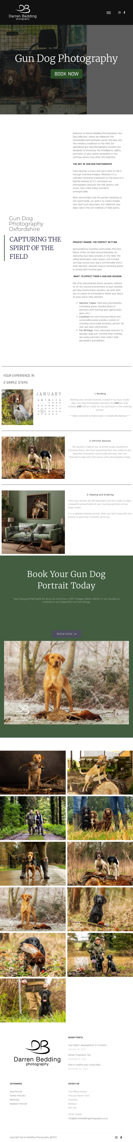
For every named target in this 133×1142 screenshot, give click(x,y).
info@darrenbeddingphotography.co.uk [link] (88, 1118)
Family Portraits (18, 1095)
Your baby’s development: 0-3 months (87, 1045)
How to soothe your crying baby (84, 1064)
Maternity (14, 1099)
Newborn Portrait (18, 1103)
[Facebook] (124, 12)
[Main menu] (109, 12)
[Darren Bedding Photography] (22, 12)
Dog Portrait (16, 1091)
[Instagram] (119, 12)
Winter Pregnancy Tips (79, 1055)
